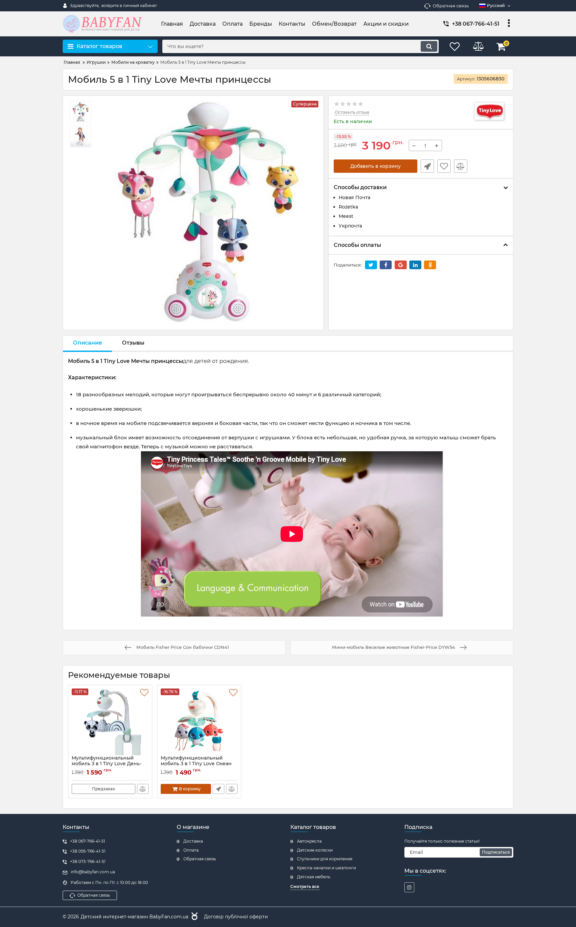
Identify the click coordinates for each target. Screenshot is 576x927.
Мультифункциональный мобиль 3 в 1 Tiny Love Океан (196, 764)
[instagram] (409, 887)
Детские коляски (315, 850)
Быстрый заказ (427, 166)
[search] (429, 46)
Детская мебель (313, 876)
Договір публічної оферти (236, 917)
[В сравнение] (460, 166)
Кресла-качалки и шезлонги (326, 867)
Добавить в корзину (375, 166)
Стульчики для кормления (324, 858)
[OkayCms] (193, 917)
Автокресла (309, 841)
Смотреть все (304, 886)
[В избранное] (444, 166)
